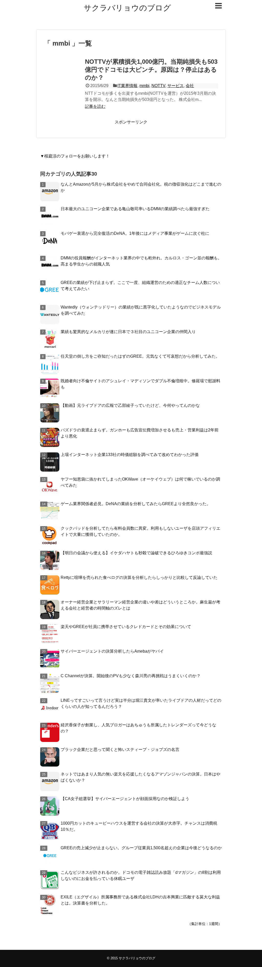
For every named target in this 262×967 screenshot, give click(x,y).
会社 (190, 85)
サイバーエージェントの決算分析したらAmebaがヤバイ (112, 651)
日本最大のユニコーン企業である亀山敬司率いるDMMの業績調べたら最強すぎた (135, 209)
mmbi (144, 85)
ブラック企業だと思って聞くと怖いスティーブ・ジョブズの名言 (120, 749)
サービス (175, 85)
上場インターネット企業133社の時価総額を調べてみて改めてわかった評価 (130, 454)
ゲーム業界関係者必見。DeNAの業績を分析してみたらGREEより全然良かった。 (136, 504)
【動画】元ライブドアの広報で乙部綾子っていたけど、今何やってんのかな (130, 405)
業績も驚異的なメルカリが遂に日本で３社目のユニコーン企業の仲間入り (128, 332)
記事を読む (95, 106)
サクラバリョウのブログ (127, 8)
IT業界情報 (127, 85)
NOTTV (158, 85)
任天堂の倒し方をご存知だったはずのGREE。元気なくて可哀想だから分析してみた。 (140, 356)
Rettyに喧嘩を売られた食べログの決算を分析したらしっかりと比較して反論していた (139, 577)
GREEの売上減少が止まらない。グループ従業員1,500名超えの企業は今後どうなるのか (141, 848)
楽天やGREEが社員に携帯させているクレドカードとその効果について (126, 626)
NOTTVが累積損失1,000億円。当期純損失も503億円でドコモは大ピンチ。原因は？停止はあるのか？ (151, 69)
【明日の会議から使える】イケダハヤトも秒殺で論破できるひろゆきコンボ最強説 (136, 553)
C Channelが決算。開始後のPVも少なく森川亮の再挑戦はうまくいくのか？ (131, 676)
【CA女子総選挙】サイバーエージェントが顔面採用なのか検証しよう (125, 798)
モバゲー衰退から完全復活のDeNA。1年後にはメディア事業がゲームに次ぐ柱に (135, 233)
